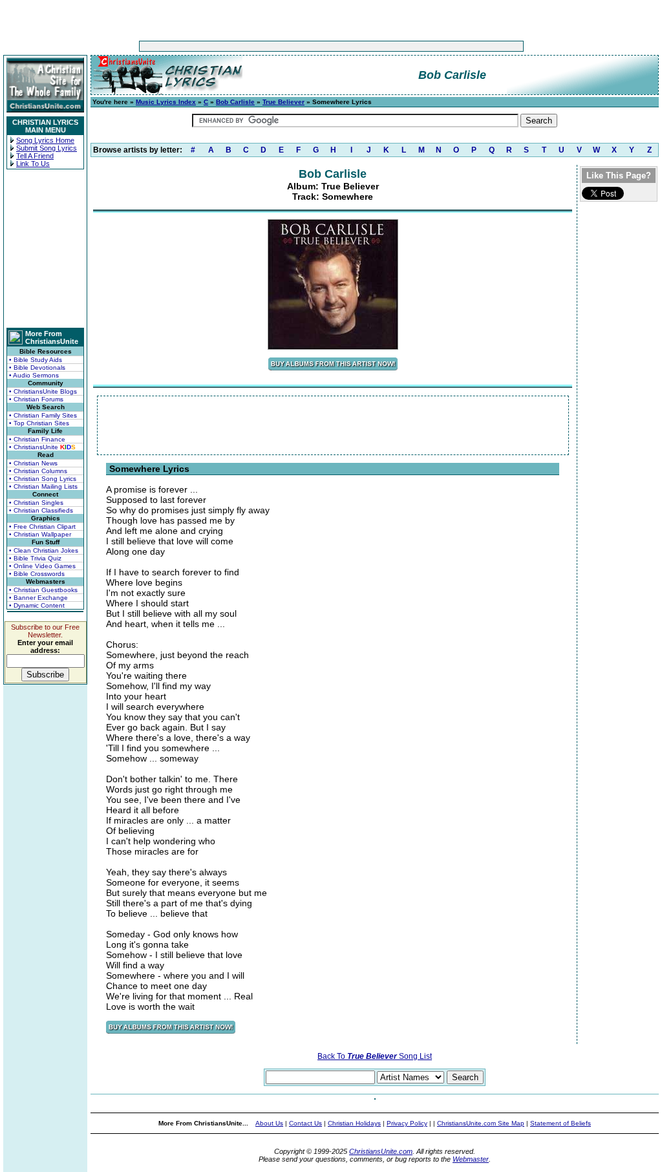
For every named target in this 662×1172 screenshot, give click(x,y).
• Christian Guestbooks (43, 589)
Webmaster (471, 1159)
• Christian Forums (36, 399)
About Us (269, 1123)
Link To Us (33, 163)
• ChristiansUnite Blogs (43, 391)
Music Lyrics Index (166, 101)
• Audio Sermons (34, 375)
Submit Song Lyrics (46, 148)
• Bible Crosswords (37, 573)
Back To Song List (374, 1056)
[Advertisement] (291, 46)
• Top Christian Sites (39, 423)
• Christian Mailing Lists (43, 486)
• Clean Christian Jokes (43, 550)
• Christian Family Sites (43, 415)
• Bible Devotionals (37, 367)
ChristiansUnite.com (380, 1151)
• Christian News (33, 463)
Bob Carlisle (235, 101)
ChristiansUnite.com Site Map (480, 1123)
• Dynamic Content (37, 605)
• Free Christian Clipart (42, 526)
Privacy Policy (407, 1123)
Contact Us (305, 1123)
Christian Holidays (354, 1123)
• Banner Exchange (38, 597)
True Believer (283, 101)
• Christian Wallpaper (40, 534)
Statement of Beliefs (560, 1123)
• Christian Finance (37, 439)
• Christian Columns (38, 470)
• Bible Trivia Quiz (35, 558)
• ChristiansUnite (42, 447)
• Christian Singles (36, 502)
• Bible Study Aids (35, 359)
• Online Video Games (42, 566)
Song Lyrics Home (45, 140)
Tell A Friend (35, 156)
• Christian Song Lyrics (42, 478)
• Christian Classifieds (41, 510)
